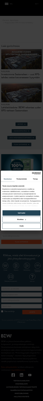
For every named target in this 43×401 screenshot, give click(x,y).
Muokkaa (20, 219)
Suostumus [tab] (8, 179)
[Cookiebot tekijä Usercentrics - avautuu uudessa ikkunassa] (32, 173)
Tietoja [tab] (35, 179)
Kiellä (22, 226)
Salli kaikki (21, 213)
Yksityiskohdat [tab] (21, 179)
